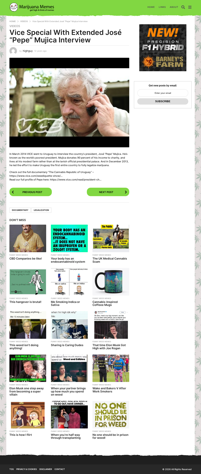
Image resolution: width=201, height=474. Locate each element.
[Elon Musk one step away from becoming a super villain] (27, 368)
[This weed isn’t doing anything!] (27, 325)
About (174, 7)
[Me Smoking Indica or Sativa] (69, 282)
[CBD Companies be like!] (27, 238)
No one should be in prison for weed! (110, 436)
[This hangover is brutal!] (27, 282)
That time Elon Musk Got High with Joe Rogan (109, 346)
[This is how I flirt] (27, 414)
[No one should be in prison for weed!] (110, 414)
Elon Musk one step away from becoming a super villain (26, 391)
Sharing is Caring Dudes (67, 345)
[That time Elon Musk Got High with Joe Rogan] (110, 325)
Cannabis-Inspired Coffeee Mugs (105, 303)
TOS (11, 469)
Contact (59, 469)
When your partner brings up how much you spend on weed (68, 391)
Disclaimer (45, 469)
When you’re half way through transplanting (66, 436)
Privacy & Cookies (26, 469)
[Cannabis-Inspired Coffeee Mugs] (110, 282)
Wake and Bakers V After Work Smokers (109, 390)
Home (151, 7)
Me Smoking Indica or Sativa (65, 303)
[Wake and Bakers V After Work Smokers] (110, 368)
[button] (183, 7)
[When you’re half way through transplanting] (69, 414)
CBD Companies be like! (25, 258)
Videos (14, 26)
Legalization (41, 210)
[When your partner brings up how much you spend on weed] (69, 368)
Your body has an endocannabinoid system (68, 260)
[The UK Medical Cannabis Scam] (110, 238)
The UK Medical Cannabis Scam (109, 260)
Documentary (20, 210)
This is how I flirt (20, 434)
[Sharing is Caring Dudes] (69, 325)
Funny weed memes (18, 255)
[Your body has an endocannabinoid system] (69, 238)
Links (162, 7)
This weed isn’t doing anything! (23, 346)
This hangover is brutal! (25, 302)
